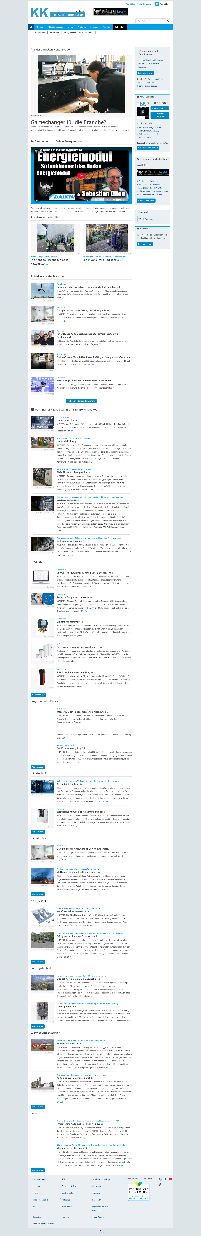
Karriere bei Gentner (40, 1200)
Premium (106, 27)
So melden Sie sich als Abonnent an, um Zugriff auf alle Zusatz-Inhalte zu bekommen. (152, 63)
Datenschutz (96, 1186)
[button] (70, 27)
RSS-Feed (65, 1217)
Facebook (149, 219)
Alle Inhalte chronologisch (101, 1179)
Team (34, 1207)
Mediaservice (67, 1207)
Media (139, 4)
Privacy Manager (97, 1217)
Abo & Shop (130, 4)
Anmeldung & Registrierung (72, 1186)
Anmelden (36, 1186)
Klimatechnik (54, 33)
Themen (40, 27)
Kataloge (94, 27)
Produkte (82, 27)
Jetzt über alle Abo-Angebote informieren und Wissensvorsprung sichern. (150, 82)
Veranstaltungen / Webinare (43, 1224)
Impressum (95, 1193)
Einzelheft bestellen (160, 115)
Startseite (31, 27)
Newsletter (147, 4)
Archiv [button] (70, 27)
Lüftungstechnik (69, 33)
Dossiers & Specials (86, 33)
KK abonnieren (97, 1200)
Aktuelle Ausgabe (55, 27)
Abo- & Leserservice (39, 1179)
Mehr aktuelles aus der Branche (81, 401)
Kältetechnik (40, 33)
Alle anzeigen (37, 767)
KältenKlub (120, 27)
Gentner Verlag (68, 1193)
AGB (63, 1179)
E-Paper (35, 1193)
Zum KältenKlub (145, 201)
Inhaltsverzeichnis (159, 108)
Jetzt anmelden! (145, 244)
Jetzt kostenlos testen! (148, 148)
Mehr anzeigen (38, 695)
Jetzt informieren (145, 73)
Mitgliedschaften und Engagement (99, 1208)
